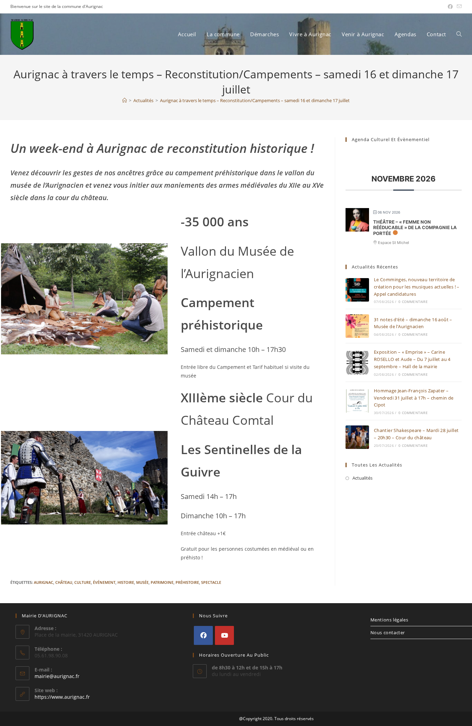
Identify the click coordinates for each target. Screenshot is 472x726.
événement (104, 582)
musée (142, 582)
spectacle (211, 582)
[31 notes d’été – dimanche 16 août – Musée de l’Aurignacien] (357, 326)
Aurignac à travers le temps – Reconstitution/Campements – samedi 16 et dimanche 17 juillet (255, 100)
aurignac (43, 582)
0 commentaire (413, 301)
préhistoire (187, 582)
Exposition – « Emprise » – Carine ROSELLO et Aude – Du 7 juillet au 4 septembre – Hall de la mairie (412, 359)
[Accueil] (124, 100)
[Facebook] (203, 635)
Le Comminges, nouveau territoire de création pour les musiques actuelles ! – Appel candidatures (417, 286)
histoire (125, 582)
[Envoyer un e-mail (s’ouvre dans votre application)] (458, 6)
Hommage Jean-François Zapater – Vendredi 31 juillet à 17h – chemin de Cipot (414, 397)
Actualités (362, 478)
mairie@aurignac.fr (57, 676)
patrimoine (162, 582)
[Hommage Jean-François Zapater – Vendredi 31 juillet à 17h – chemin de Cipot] (357, 401)
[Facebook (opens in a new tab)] (450, 6)
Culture (82, 582)
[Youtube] (224, 635)
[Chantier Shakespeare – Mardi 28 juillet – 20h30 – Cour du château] (357, 437)
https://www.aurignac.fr (62, 697)
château (63, 582)
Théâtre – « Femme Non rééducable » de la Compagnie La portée (415, 227)
